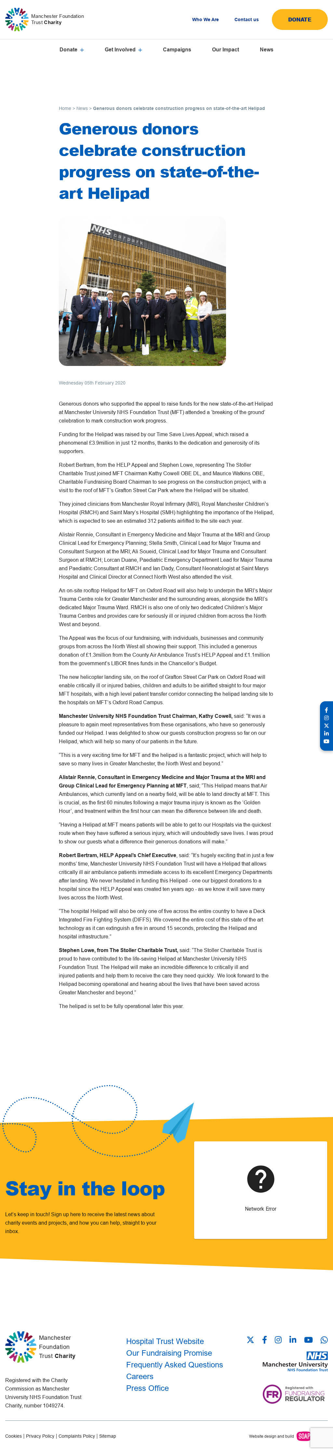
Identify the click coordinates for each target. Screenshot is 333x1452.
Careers (139, 1376)
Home (65, 108)
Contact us (246, 19)
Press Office (147, 1388)
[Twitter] (252, 1340)
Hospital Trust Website (165, 1341)
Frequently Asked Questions (174, 1364)
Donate (300, 19)
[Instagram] (278, 1340)
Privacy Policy (40, 1436)
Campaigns (177, 49)
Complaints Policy (77, 1436)
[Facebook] (264, 1340)
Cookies (13, 1436)
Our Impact (225, 49)
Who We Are (205, 19)
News (266, 49)
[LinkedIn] (293, 1340)
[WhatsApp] (324, 1340)
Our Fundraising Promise (169, 1353)
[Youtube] (308, 1340)
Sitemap (107, 1436)
